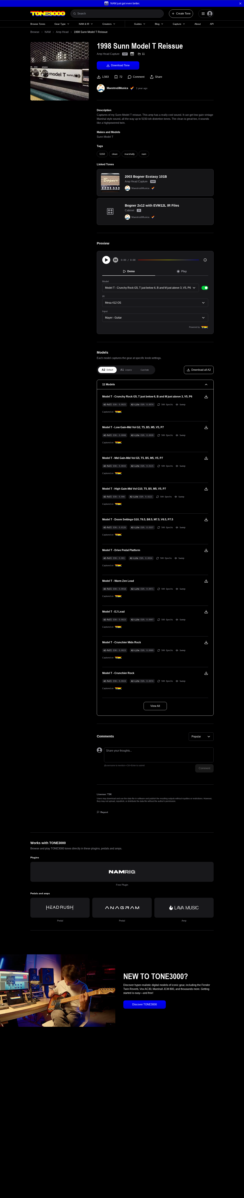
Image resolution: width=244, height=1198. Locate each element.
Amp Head (62, 32)
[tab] (107, 370)
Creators (107, 24)
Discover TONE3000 (144, 1004)
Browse (34, 32)
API (212, 24)
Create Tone (183, 13)
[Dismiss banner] (240, 3)
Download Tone (120, 65)
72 (120, 76)
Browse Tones (37, 24)
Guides (138, 24)
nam (144, 154)
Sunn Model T (105, 136)
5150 (102, 154)
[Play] (106, 260)
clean (115, 154)
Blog (157, 24)
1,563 (105, 76)
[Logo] (47, 13)
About (198, 24)
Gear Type (60, 24)
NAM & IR (84, 24)
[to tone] (110, 182)
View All (155, 706)
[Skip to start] (115, 260)
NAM (48, 32)
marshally (129, 154)
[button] (122, 3)
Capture (177, 24)
